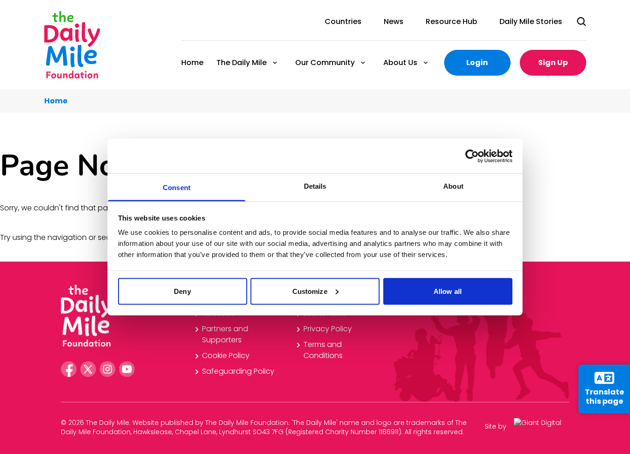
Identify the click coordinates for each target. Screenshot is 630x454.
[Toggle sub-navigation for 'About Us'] (425, 62)
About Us (399, 62)
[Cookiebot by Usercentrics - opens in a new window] (472, 156)
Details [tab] (315, 186)
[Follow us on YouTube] (127, 369)
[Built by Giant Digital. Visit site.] (541, 426)
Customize (309, 291)
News (394, 21)
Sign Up (553, 62)
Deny (182, 291)
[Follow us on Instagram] (107, 369)
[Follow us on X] (88, 369)
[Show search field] (581, 21)
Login (477, 62)
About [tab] (453, 186)
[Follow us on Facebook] (69, 369)
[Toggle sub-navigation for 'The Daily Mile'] (274, 62)
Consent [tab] (176, 187)
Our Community (324, 62)
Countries (343, 21)
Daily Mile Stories (530, 21)
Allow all (448, 291)
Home (192, 62)
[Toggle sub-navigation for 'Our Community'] (363, 62)
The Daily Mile (241, 62)
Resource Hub (451, 21)
